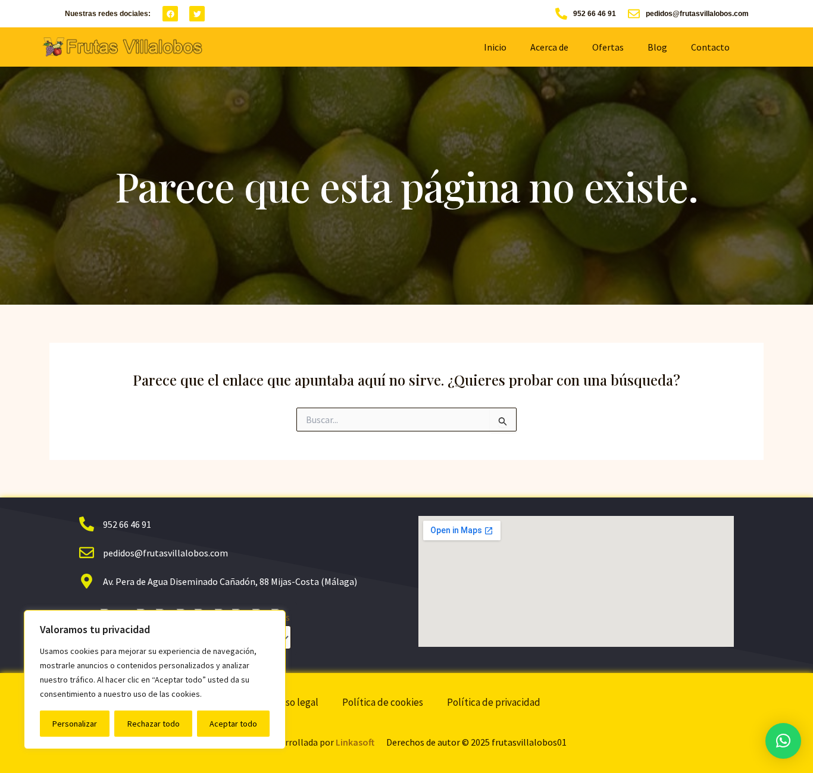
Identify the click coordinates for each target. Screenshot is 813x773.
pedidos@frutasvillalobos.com (697, 14)
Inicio (495, 47)
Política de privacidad (493, 702)
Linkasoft (355, 742)
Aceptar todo (233, 723)
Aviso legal (295, 702)
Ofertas (608, 47)
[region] (155, 679)
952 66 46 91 (594, 14)
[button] (783, 741)
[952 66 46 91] (561, 14)
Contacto (710, 47)
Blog (657, 47)
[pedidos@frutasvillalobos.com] (634, 14)
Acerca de (549, 47)
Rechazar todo (153, 723)
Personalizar (74, 723)
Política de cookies (382, 702)
